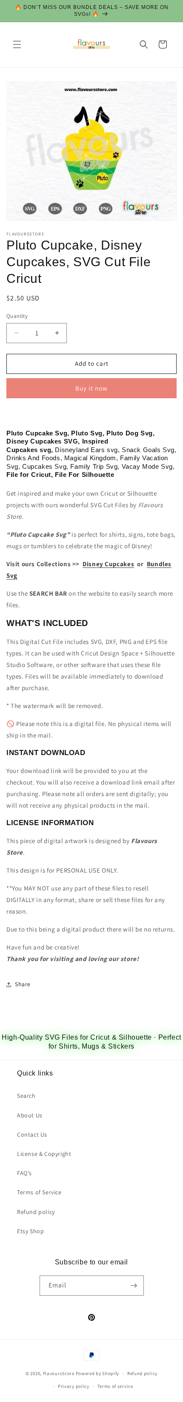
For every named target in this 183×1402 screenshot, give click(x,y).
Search (26, 1095)
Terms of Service (39, 1192)
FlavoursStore (58, 1373)
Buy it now (91, 388)
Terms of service (115, 1386)
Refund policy (36, 1212)
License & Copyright (44, 1154)
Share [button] (23, 984)
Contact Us (32, 1134)
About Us (30, 1115)
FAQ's (24, 1173)
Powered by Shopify (98, 1373)
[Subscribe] (134, 1286)
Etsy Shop (30, 1231)
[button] (17, 44)
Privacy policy (73, 1386)
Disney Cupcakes (108, 564)
